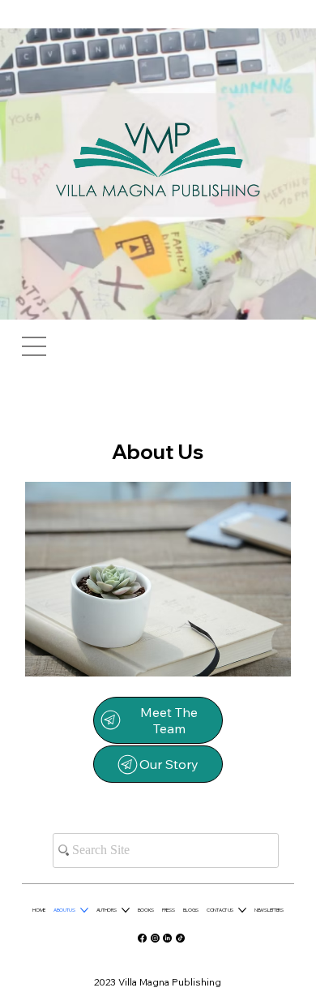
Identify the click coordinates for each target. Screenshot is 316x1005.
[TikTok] (180, 938)
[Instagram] (155, 938)
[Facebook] (142, 938)
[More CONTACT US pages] (242, 910)
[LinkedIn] (167, 938)
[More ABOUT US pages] (84, 910)
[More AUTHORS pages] (126, 910)
